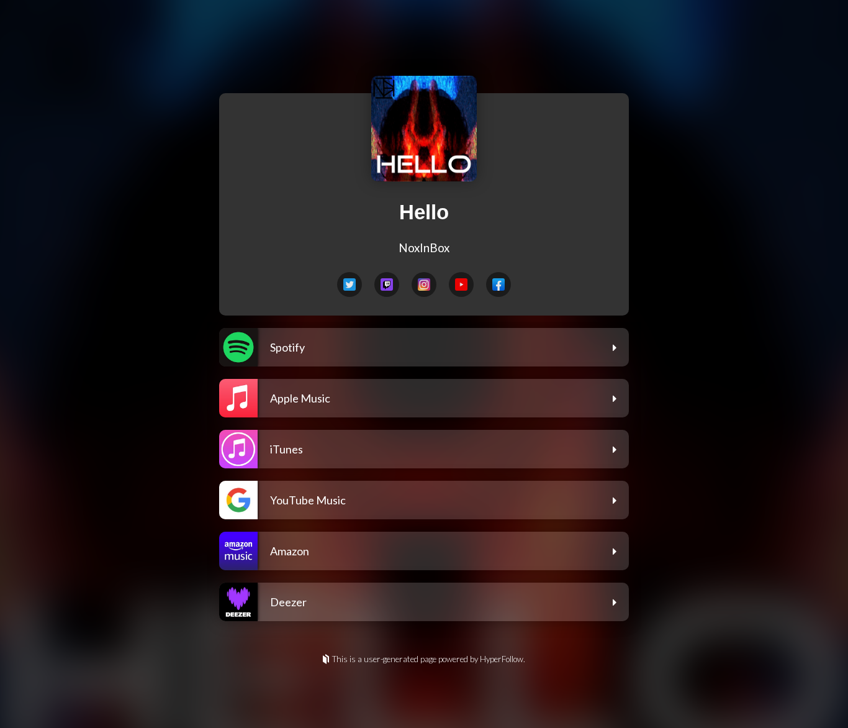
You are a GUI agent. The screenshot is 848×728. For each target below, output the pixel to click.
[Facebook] (498, 284)
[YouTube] (461, 284)
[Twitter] (349, 284)
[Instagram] (424, 284)
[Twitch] (386, 284)
